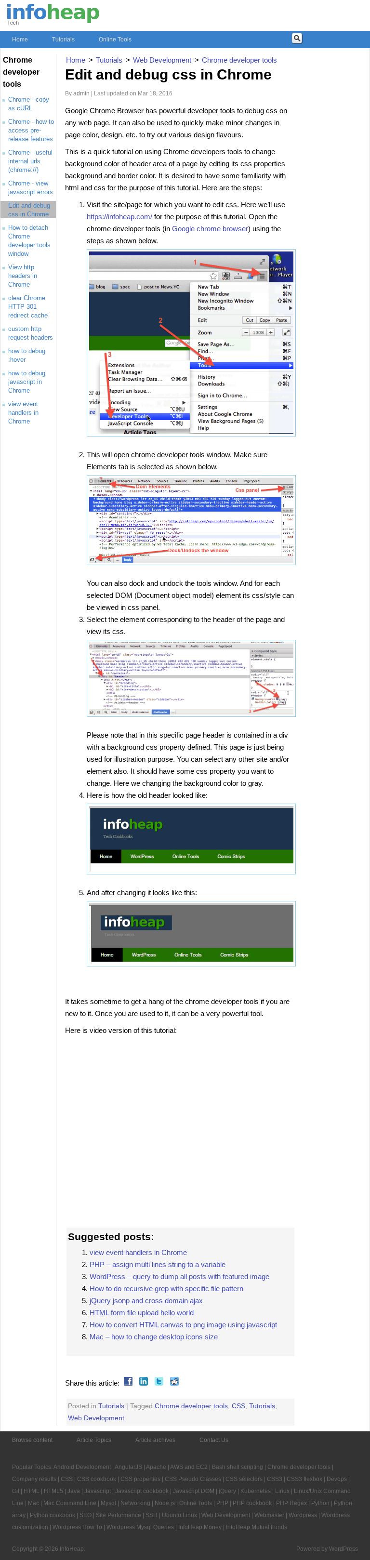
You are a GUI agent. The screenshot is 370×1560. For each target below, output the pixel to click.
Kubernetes (255, 1491)
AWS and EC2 (189, 1467)
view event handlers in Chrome (23, 412)
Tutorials (63, 39)
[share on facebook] (126, 1383)
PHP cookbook (252, 1503)
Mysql (108, 1503)
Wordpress (303, 1515)
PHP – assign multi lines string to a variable (157, 1264)
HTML (32, 1491)
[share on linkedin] (142, 1383)
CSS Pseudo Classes (193, 1479)
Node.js (165, 1503)
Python (320, 1503)
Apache (156, 1467)
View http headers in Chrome (22, 276)
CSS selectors (244, 1479)
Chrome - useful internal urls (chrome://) (30, 161)
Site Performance (118, 1515)
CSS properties (140, 1479)
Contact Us (213, 1440)
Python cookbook (52, 1515)
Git (15, 1491)
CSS (238, 1406)
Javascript (97, 1491)
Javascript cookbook (142, 1491)
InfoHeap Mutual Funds (256, 1527)
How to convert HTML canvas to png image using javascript (183, 1325)
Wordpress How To (77, 1527)
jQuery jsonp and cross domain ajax (146, 1300)
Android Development (82, 1467)
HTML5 (53, 1491)
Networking (135, 1503)
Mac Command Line (69, 1503)
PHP (222, 1503)
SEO (85, 1515)
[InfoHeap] (53, 19)
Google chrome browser (210, 229)
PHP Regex (291, 1503)
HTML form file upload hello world (142, 1313)
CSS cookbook (96, 1479)
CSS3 (274, 1479)
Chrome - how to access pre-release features (31, 130)
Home (20, 39)
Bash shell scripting (237, 1467)
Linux (282, 1491)
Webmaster (269, 1515)
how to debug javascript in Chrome (26, 382)
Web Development (96, 1418)
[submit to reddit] (173, 1383)
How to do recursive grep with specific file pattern (166, 1288)
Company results (34, 1479)
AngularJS (128, 1467)
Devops (337, 1479)
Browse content (32, 1440)
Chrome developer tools (191, 1406)
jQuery (227, 1491)
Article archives (155, 1440)
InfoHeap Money (200, 1527)
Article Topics (94, 1440)
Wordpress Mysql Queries (140, 1527)
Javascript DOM (193, 1491)
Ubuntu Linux (179, 1515)
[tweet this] (157, 1383)
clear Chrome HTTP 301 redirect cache (28, 306)
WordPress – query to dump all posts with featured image (179, 1276)
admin (81, 93)
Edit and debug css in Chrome (168, 74)
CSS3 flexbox (304, 1479)
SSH (151, 1515)
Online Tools (115, 39)
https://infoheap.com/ (119, 216)
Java (73, 1491)
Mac (33, 1503)
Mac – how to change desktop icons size (154, 1337)
